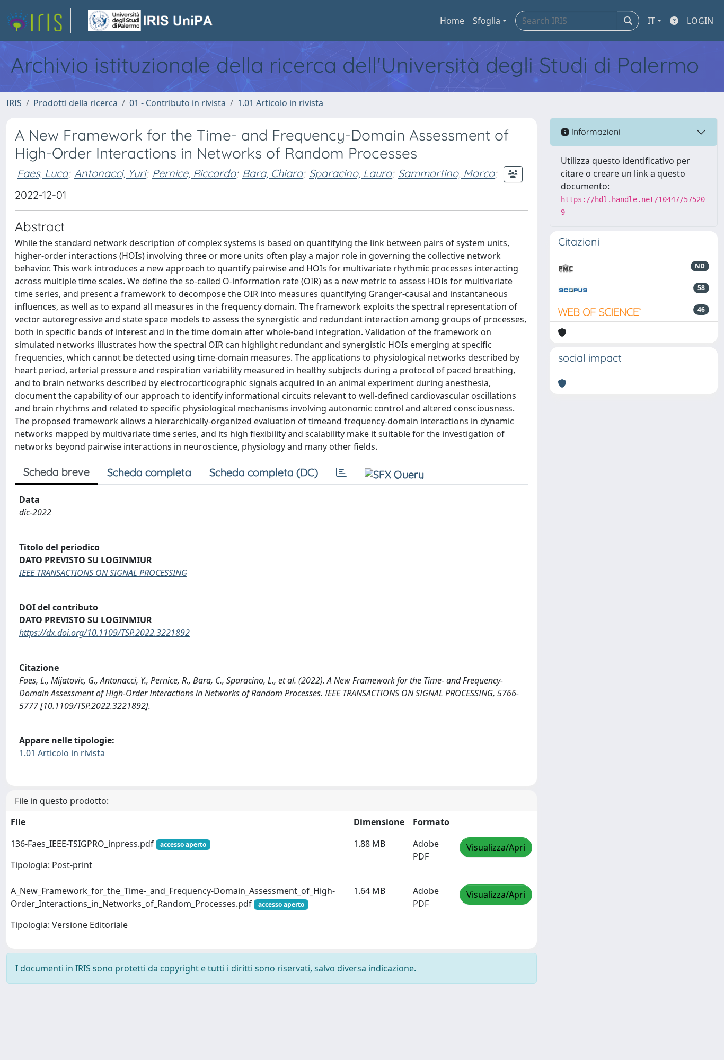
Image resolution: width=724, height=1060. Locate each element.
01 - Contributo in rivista (177, 103)
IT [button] (651, 21)
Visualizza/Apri (495, 847)
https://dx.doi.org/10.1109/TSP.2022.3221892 (104, 632)
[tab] (341, 472)
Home (452, 21)
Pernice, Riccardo (194, 173)
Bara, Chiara (272, 173)
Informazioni (594, 131)
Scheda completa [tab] (149, 472)
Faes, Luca (42, 173)
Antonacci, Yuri (110, 173)
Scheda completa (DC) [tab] (263, 472)
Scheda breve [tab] (56, 471)
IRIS (14, 103)
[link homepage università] (151, 20)
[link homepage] (38, 20)
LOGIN (700, 21)
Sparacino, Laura (350, 173)
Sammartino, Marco (446, 173)
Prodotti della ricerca (75, 103)
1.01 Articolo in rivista (280, 103)
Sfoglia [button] (486, 21)
